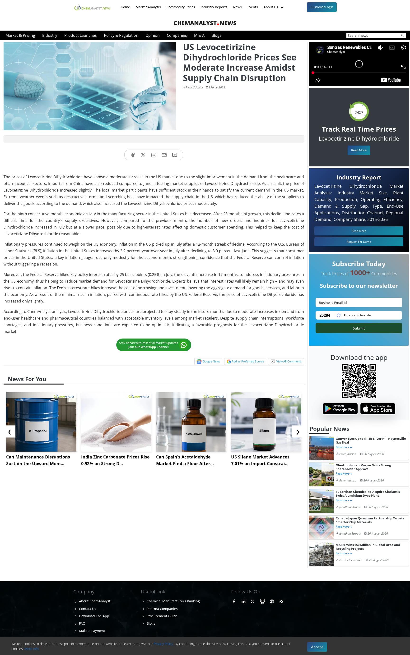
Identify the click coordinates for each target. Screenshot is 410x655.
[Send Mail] (164, 155)
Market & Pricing (20, 35)
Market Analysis (148, 4)
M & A (199, 35)
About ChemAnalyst (94, 601)
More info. (31, 648)
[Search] (403, 35)
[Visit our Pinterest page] (272, 600)
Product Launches (80, 35)
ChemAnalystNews (205, 23)
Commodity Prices (181, 4)
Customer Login (322, 7)
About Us (271, 4)
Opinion (152, 35)
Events (252, 4)
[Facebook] (133, 155)
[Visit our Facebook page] (234, 600)
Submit (359, 328)
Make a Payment (91, 630)
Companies (177, 35)
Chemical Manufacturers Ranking (173, 601)
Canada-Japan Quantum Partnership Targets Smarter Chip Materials (370, 520)
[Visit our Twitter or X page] (252, 600)
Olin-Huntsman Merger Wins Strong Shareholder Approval (363, 467)
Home (125, 4)
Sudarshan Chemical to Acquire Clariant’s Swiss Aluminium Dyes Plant (368, 493)
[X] (143, 155)
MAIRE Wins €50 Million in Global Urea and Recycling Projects (368, 546)
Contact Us (87, 608)
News (237, 4)
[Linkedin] (154, 155)
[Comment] (174, 155)
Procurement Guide (162, 616)
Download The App (93, 616)
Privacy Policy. (164, 643)
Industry (49, 35)
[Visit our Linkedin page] (243, 600)
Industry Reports (214, 4)
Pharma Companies (162, 608)
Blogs (216, 35)
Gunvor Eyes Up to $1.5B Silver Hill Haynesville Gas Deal (371, 440)
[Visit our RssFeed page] (281, 600)
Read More (359, 150)
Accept (317, 647)
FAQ (81, 623)
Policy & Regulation (121, 35)
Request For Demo (359, 242)
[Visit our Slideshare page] (262, 600)
